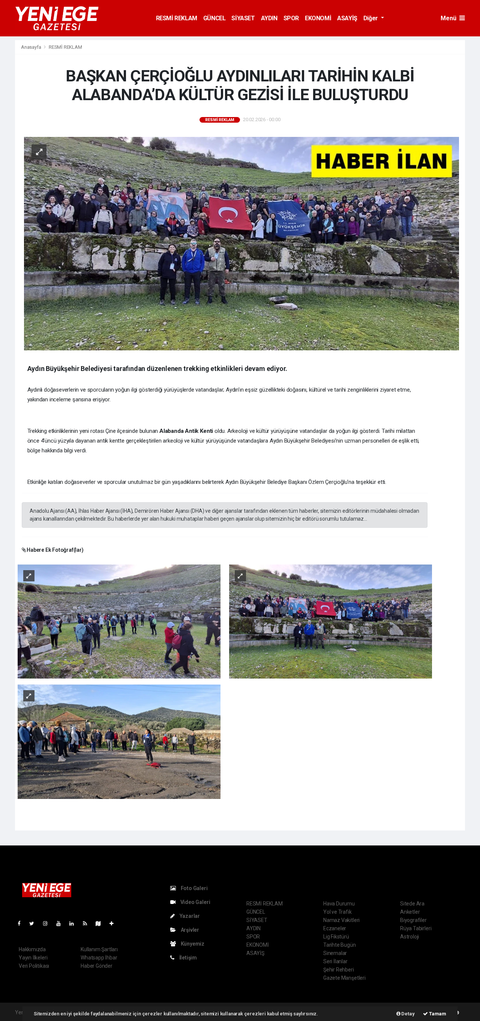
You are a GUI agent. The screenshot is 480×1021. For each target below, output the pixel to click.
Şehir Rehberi (338, 970)
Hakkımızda (32, 949)
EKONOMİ (318, 18)
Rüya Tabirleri (415, 928)
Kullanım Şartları (99, 949)
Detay (407, 1013)
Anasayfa (31, 47)
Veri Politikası (34, 966)
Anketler (410, 912)
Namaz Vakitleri (341, 920)
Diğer (371, 18)
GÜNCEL (214, 18)
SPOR (291, 18)
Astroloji (409, 937)
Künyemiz (192, 944)
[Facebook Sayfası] (22, 923)
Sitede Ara (412, 904)
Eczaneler (334, 928)
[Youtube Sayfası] (61, 923)
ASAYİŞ (347, 18)
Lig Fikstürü (336, 937)
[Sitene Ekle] (115, 923)
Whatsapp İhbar (99, 958)
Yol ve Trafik (337, 912)
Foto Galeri (194, 888)
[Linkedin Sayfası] (74, 923)
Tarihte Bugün (339, 945)
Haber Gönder (96, 966)
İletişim (187, 958)
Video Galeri (194, 902)
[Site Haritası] (101, 923)
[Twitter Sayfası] (34, 923)
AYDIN (269, 18)
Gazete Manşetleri (344, 978)
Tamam (437, 1013)
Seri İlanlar (335, 961)
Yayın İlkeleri (33, 958)
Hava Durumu (339, 904)
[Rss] (88, 923)
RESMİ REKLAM (176, 18)
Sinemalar (335, 953)
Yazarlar (189, 916)
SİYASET (243, 18)
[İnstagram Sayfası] (48, 923)
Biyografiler (413, 920)
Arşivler (189, 930)
